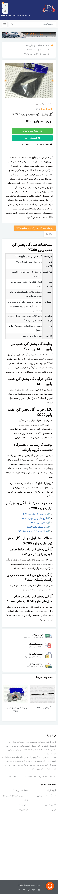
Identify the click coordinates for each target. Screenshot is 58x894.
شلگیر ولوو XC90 (39, 523)
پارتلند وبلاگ (23, 810)
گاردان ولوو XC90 (42, 708)
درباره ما (52, 810)
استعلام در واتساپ (31, 131)
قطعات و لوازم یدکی (19, 790)
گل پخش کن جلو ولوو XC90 (34, 514)
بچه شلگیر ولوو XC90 (37, 527)
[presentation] (52, 80)
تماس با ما (23, 805)
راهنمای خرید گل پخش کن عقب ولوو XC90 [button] (34, 228)
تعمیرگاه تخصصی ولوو (46, 796)
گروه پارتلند (51, 790)
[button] (5, 5)
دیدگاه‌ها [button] (49, 234)
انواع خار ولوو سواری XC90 (34, 518)
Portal (20, 885)
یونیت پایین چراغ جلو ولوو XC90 (15, 709)
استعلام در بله (30, 138)
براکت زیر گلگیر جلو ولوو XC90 (32, 531)
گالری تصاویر (50, 805)
